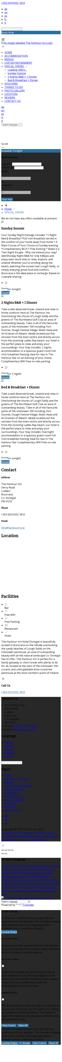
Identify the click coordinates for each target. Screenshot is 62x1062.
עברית (37, 880)
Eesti (16, 869)
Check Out (7, 167)
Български (7, 876)
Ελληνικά (6, 869)
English (8, 746)
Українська (37, 883)
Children (6, 185)
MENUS (9, 59)
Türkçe (20, 883)
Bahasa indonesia (22, 880)
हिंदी (39, 876)
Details (5, 292)
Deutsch (9, 742)
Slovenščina (37, 891)
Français (9, 753)
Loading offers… (17, 70)
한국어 (56, 883)
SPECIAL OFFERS (14, 66)
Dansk (55, 866)
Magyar (46, 876)
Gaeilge (39, 869)
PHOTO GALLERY (14, 90)
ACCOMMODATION (16, 56)
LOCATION (10, 94)
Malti (50, 873)
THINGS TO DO (13, 87)
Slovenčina (51, 891)
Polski (18, 887)
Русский (40, 887)
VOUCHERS (11, 83)
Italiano (9, 756)
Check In (6, 164)
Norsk (55, 880)
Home (8, 209)
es (5, 16)
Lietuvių (49, 869)
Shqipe (25, 891)
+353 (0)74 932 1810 (13, 3)
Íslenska (45, 880)
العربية (22, 869)
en (5, 12)
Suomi (30, 869)
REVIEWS (9, 97)
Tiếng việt (28, 887)
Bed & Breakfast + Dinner (23, 80)
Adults (5, 171)
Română (50, 887)
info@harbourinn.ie (13, 527)
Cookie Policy (9, 839)
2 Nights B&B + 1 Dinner (22, 76)
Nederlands (8, 883)
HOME (8, 52)
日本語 (48, 883)
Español (9, 749)
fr (5, 19)
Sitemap (53, 836)
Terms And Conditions (33, 839)
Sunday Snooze (17, 73)
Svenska (6, 891)
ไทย (27, 883)
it (5, 23)
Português (7, 887)
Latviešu (6, 873)
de (5, 9)
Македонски (20, 873)
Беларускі (21, 876)
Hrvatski (6, 880)
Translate (28, 905)
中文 (3, 894)
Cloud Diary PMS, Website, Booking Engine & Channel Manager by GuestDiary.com (28, 834)
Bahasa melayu (37, 873)
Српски (16, 891)
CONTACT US (12, 101)
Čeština (32, 876)
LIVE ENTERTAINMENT (18, 63)
